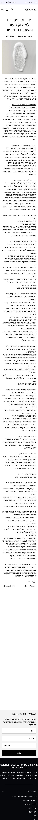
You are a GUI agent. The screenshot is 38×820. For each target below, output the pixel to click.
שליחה (19, 753)
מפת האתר (32, 791)
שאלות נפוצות (30, 804)
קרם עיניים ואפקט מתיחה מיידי (24, 796)
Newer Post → (8, 586)
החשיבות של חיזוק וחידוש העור (24, 105)
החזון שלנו (32, 812)
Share (30, 582)
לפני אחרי (32, 808)
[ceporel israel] (30, 10)
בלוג (34, 816)
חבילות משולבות (29, 800)
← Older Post (30, 586)
